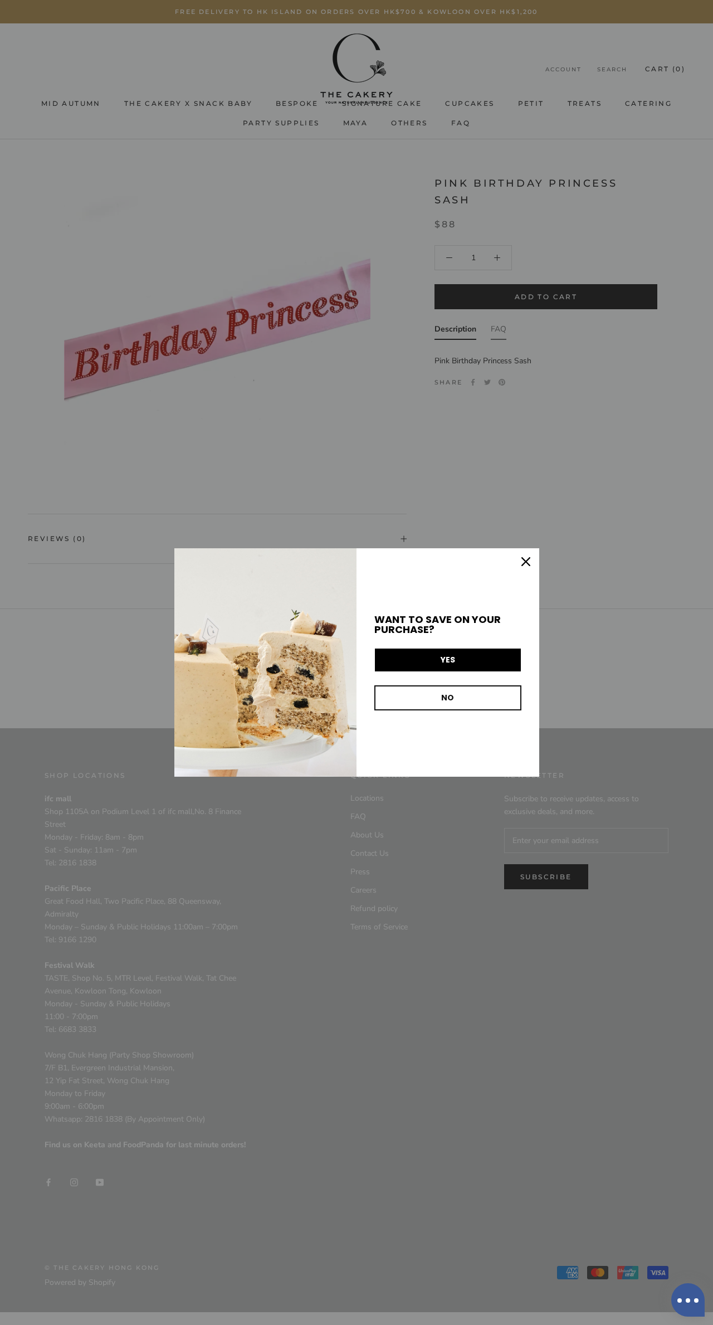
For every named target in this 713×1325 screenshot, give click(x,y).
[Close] (525, 561)
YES (448, 659)
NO (447, 697)
